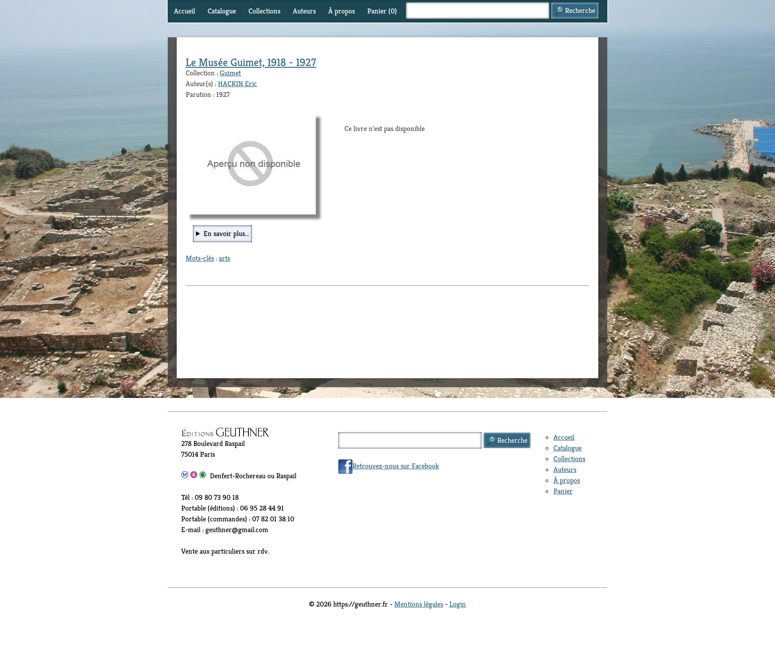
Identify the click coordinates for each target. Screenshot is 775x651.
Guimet (230, 73)
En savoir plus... (226, 233)
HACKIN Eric (237, 83)
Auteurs (304, 11)
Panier (563, 491)
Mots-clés (200, 258)
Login (457, 604)
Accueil (184, 11)
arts (224, 258)
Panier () (382, 11)
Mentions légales (418, 604)
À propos (341, 11)
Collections (264, 11)
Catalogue (222, 11)
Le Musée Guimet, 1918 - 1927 (251, 62)
